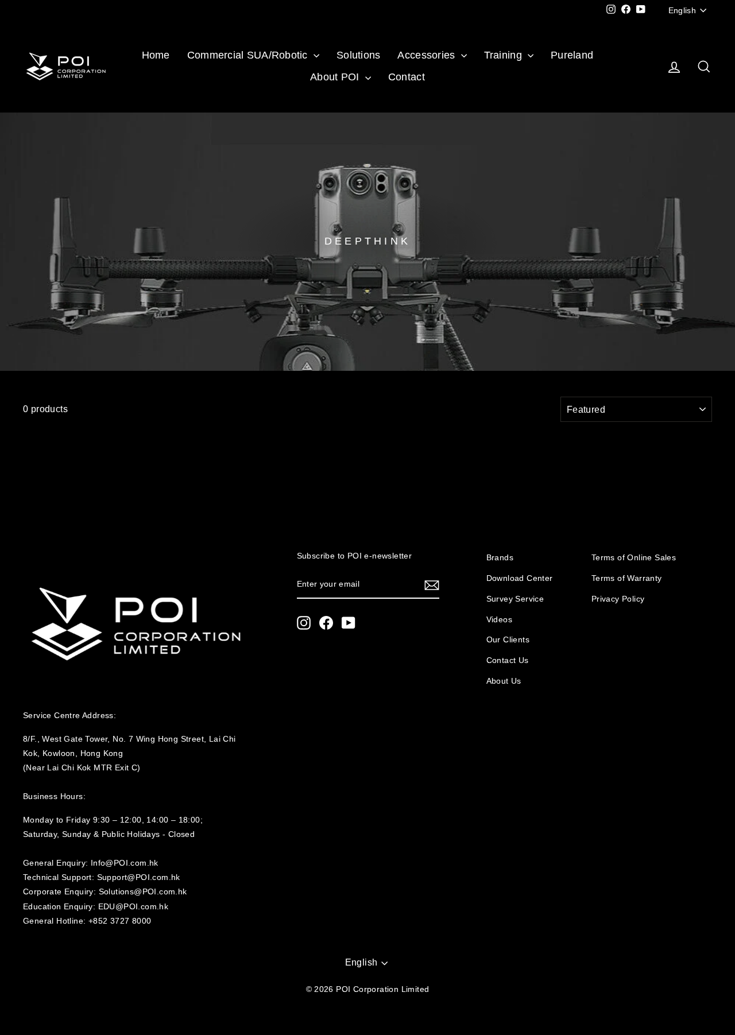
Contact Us (507, 660)
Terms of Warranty (626, 578)
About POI (336, 77)
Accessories (427, 55)
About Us (503, 681)
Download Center (519, 578)
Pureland (572, 55)
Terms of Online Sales (633, 557)
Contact (406, 77)
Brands (499, 557)
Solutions (358, 55)
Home (156, 55)
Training (504, 55)
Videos (499, 619)
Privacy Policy (618, 599)
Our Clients (507, 639)
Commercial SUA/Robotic (249, 55)
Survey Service (515, 599)
